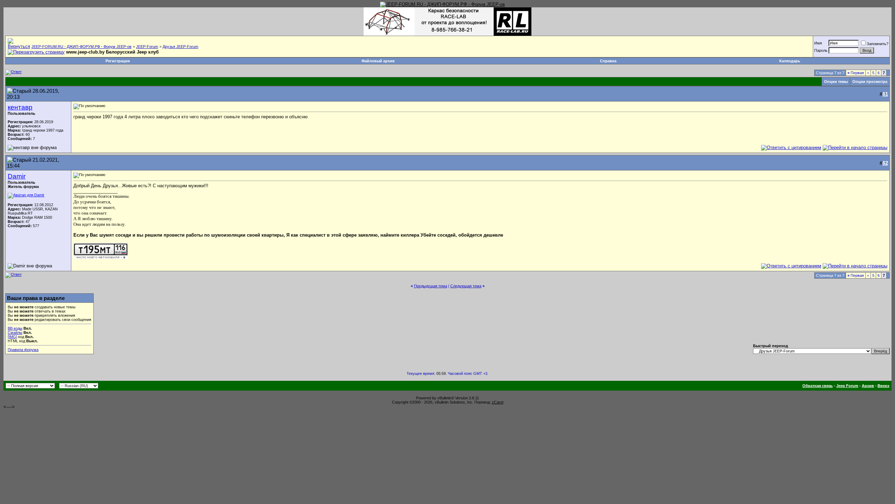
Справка (608, 61)
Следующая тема (465, 286)
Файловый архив (378, 61)
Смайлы (15, 332)
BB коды (15, 328)
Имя (818, 43)
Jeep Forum (847, 386)
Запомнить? (877, 44)
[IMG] (12, 337)
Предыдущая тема (430, 286)
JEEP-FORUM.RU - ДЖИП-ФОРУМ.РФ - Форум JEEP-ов (81, 46)
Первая (855, 73)
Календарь (789, 61)
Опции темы (836, 81)
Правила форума (23, 350)
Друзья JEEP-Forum (180, 46)
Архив (868, 386)
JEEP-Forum (147, 46)
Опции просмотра (869, 81)
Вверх (883, 386)
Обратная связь (817, 386)
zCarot (497, 402)
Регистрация (118, 61)
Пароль (821, 50)
